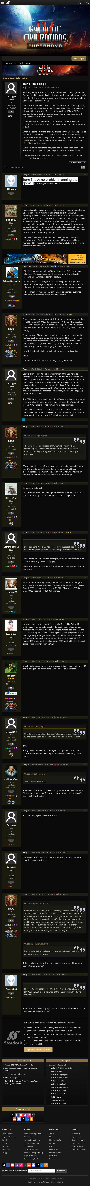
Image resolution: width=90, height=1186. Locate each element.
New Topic (79, 58)
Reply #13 (26, 765)
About (51, 1134)
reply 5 (44, 435)
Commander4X (11, 546)
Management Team (56, 1140)
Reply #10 (26, 619)
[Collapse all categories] (86, 1064)
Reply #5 (26, 369)
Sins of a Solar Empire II (32, 1143)
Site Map (60, 1182)
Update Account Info (79, 1149)
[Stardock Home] (8, 2)
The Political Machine (31, 1149)
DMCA (53, 1182)
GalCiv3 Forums (62, 717)
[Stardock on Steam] (33, 1115)
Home (5, 78)
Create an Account (78, 1140)
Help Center (76, 1134)
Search (21, 63)
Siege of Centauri (30, 1156)
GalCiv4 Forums (53, 87)
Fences (4, 1143)
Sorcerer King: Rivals (31, 1159)
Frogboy (11, 675)
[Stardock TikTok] (23, 1119)
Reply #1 (26, 174)
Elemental (27, 1137)
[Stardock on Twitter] (12, 1115)
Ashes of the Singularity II (33, 1134)
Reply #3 (27, 266)
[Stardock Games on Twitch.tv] (25, 1115)
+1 (11, 112)
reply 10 (45, 903)
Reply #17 (26, 974)
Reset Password (77, 1146)
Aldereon (11, 189)
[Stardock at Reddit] (14, 1119)
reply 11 (43, 726)
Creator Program (55, 1153)
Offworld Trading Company (33, 1153)
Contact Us (53, 1156)
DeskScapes (6, 1146)
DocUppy (11, 96)
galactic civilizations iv (77, 163)
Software (6, 1129)
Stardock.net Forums (64, 266)
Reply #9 (26, 577)
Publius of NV (11, 779)
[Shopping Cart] (83, 2)
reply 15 (44, 944)
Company (53, 1129)
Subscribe (61, 1171)
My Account (76, 1137)
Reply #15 (26, 852)
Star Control (28, 1146)
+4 (11, 649)
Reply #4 (26, 314)
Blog (50, 1137)
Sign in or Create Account (38, 1049)
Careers (52, 1143)
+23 (11, 562)
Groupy (4, 1153)
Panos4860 (11, 989)
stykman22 (11, 592)
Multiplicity (6, 1149)
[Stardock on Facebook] (17, 1115)
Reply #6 (26, 426)
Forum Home (11, 63)
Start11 (4, 1140)
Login (28, 63)
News (51, 1146)
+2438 (11, 688)
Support (76, 1129)
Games (27, 1129)
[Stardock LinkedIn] (27, 1119)
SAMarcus (11, 633)
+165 (12, 296)
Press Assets (53, 1149)
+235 (11, 791)
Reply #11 (26, 661)
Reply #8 (26, 532)
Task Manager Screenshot (35, 143)
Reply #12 (26, 717)
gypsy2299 (11, 732)
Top (85, 174)
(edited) (69, 314)
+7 (11, 993)
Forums (52, 1159)
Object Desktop (7, 1134)
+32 (11, 513)
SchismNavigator (12, 281)
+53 (11, 235)
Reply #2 (26, 205)
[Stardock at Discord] (19, 1119)
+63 (11, 341)
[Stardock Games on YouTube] (21, 1115)
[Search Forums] (87, 2)
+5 (11, 607)
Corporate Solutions (9, 1137)
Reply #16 (26, 894)
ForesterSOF (11, 497)
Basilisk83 (11, 219)
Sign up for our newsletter (14, 1171)
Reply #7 (26, 483)
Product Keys (76, 1143)
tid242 (11, 328)
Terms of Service (43, 1182)
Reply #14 (26, 810)
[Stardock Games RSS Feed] (31, 1119)
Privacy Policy (31, 1182)
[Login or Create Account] (79, 2)
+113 (11, 744)
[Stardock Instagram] (29, 1115)
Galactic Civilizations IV (18, 78)
